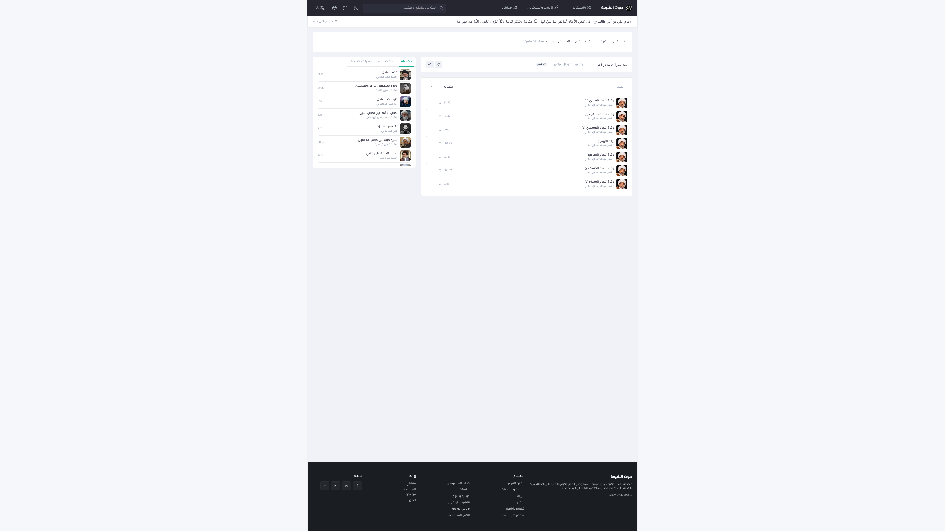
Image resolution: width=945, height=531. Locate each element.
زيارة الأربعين (605, 141)
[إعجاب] (438, 65)
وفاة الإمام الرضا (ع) (601, 155)
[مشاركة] (430, 65)
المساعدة (409, 489)
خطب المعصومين (458, 483)
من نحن (411, 494)
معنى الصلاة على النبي (381, 153)
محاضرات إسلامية (600, 41)
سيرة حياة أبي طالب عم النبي (377, 140)
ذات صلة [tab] (406, 61)
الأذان (520, 502)
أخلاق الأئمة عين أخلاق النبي (378, 113)
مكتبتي (411, 483)
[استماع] (621, 103)
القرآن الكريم (516, 483)
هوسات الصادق (387, 99)
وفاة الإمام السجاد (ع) (599, 182)
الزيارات (520, 496)
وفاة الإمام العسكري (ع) (598, 128)
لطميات (465, 489)
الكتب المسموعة (459, 515)
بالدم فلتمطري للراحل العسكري (376, 86)
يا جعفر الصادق (387, 126)
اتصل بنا (410, 500)
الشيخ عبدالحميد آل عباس (566, 41)
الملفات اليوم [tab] (386, 61)
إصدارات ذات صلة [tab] (361, 61)
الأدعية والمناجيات (513, 489)
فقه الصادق (389, 72)
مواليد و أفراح (461, 496)
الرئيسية (622, 41)
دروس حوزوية (461, 508)
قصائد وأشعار (515, 508)
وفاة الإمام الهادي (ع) (599, 101)
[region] (364, 117)
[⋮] (431, 103)
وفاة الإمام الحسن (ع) (599, 168)
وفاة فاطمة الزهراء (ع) (599, 114)
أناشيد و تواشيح (459, 502)
